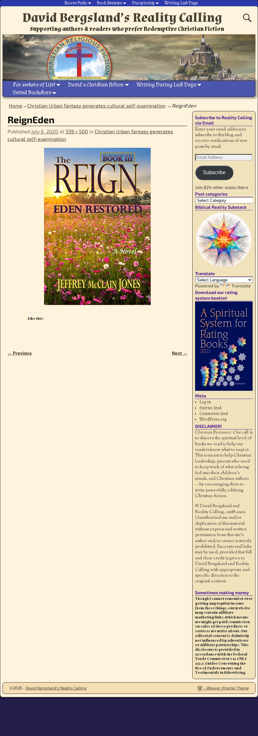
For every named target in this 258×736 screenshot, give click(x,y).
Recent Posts (75, 3)
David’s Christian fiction (96, 84)
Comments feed (213, 414)
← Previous (20, 353)
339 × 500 (76, 131)
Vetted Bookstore (32, 92)
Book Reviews (109, 3)
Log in (205, 402)
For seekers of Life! (34, 84)
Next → (179, 353)
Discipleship (143, 3)
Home (15, 105)
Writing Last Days (181, 3)
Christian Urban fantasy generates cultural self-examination (96, 105)
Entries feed (210, 408)
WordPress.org (213, 419)
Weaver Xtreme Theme (227, 687)
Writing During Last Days (166, 84)
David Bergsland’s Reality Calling (122, 17)
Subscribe (214, 172)
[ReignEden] (97, 230)
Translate (241, 285)
